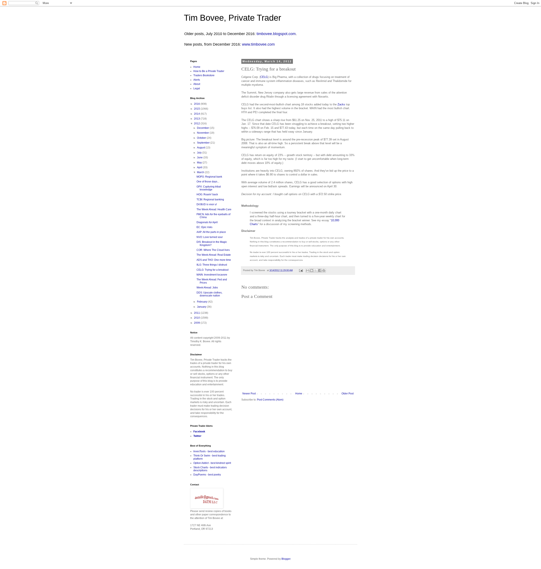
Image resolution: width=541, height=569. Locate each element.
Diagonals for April (207, 222)
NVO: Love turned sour (210, 237)
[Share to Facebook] (320, 270)
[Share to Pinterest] (324, 270)
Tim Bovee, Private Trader (232, 17)
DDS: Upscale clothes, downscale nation (209, 294)
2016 (197, 103)
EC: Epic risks (204, 227)
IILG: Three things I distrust (212, 264)
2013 (197, 118)
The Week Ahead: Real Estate (214, 254)
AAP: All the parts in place (211, 232)
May (199, 162)
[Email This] (308, 270)
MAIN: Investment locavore (212, 274)
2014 (197, 113)
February (202, 301)
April (200, 167)
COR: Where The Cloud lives (213, 250)
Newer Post (249, 393)
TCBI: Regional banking (210, 199)
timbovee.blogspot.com (276, 34)
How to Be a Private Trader (208, 71)
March (201, 172)
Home (298, 393)
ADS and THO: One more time (214, 259)
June (200, 157)
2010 (197, 317)
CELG (264, 77)
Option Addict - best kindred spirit (212, 463)
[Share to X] (316, 270)
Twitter (197, 436)
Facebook (199, 431)
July (199, 152)
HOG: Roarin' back (207, 194)
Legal (196, 88)
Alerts (196, 79)
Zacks (341, 104)
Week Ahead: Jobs (207, 287)
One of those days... (208, 181)
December (203, 127)
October (202, 137)
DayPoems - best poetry (207, 474)
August (201, 147)
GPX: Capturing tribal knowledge (209, 188)
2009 (197, 322)
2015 (197, 108)
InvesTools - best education (209, 451)
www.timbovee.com (258, 44)
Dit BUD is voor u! (207, 204)
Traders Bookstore (203, 75)
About (196, 84)
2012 (197, 123)
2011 (197, 312)
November (203, 132)
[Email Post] (300, 270)
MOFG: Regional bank (209, 176)
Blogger (285, 558)
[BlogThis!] (312, 270)
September (203, 142)
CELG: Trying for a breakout (212, 269)
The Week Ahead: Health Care (214, 209)
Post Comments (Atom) (270, 399)
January (202, 306)
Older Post (348, 393)
